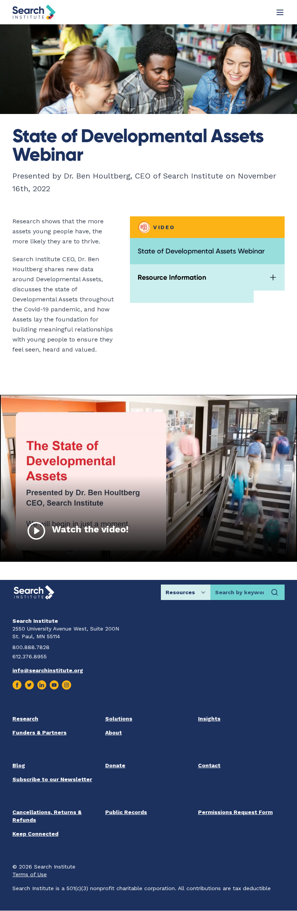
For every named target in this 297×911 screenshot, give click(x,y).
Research (25, 719)
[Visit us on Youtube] (54, 685)
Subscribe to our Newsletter (52, 779)
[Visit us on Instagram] (66, 685)
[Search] (274, 592)
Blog (18, 765)
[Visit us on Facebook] (17, 685)
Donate (115, 765)
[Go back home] (34, 12)
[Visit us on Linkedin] (41, 685)
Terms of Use (29, 874)
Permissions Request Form (235, 812)
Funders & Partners (39, 732)
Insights (209, 719)
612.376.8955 (29, 656)
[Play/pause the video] (36, 531)
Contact (209, 765)
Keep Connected (35, 834)
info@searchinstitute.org (47, 670)
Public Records (126, 812)
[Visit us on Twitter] (29, 685)
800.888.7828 (31, 647)
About (113, 732)
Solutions (118, 719)
